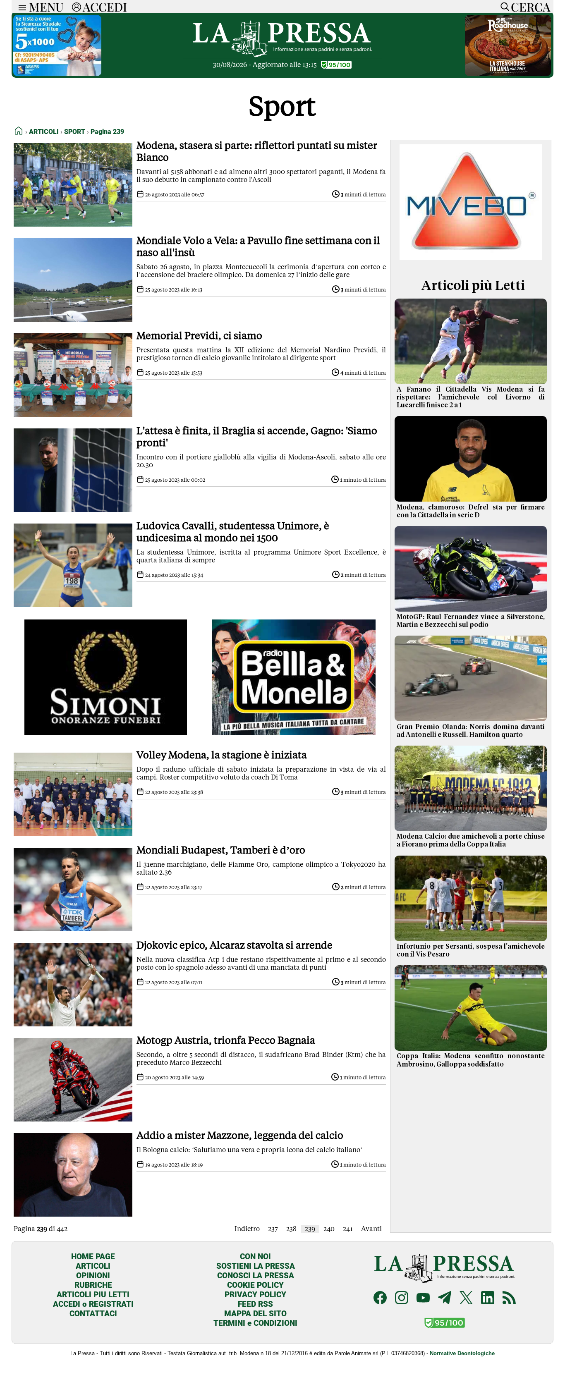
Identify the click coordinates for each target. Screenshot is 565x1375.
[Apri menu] (20, 6)
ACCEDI (105, 7)
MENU (46, 7)
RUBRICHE (93, 1285)
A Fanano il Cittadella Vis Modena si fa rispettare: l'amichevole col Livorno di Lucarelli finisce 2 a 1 (471, 397)
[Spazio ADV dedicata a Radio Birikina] (294, 733)
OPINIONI (93, 1275)
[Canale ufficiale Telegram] (444, 1298)
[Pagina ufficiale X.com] (466, 1298)
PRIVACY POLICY (255, 1294)
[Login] (76, 7)
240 (329, 1229)
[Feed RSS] (509, 1298)
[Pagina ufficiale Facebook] (380, 1298)
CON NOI (255, 1256)
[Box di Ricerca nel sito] (503, 6)
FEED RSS (255, 1304)
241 (348, 1229)
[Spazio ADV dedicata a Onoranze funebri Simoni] (106, 733)
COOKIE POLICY (255, 1285)
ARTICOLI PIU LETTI (93, 1294)
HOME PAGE (93, 1256)
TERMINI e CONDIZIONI (255, 1323)
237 (273, 1229)
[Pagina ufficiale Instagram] (401, 1298)
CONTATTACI (93, 1313)
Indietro (247, 1229)
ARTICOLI (93, 1266)
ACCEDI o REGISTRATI (93, 1304)
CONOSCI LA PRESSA (255, 1275)
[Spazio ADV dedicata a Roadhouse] (508, 74)
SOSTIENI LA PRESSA (255, 1266)
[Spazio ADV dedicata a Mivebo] (471, 258)
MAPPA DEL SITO (255, 1313)
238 (291, 1229)
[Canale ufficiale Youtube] (423, 1298)
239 (310, 1229)
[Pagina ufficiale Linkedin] (487, 1298)
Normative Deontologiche (462, 1353)
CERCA (530, 7)
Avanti (371, 1229)
